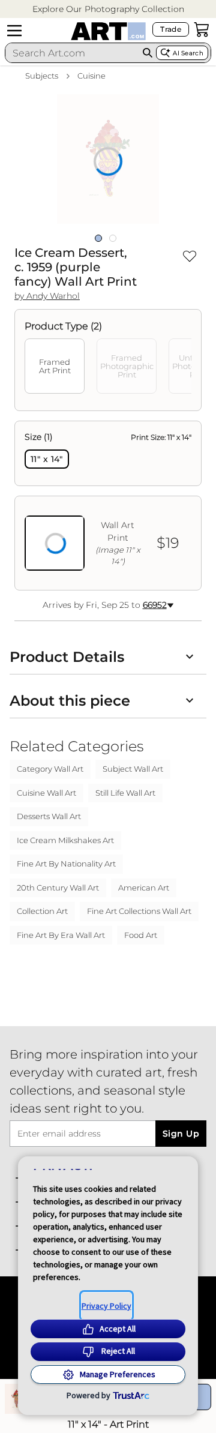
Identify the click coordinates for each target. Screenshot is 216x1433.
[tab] (55, 366)
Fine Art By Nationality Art (66, 863)
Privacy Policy (106, 1305)
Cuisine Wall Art (46, 793)
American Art (143, 887)
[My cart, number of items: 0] (201, 29)
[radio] (47, 459)
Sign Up (181, 1133)
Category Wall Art (50, 769)
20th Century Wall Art (58, 887)
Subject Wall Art (133, 769)
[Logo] (108, 31)
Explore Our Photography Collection (108, 9)
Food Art (140, 935)
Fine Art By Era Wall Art (61, 935)
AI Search (188, 53)
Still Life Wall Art (125, 793)
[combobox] (72, 52)
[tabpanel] (108, 505)
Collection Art (42, 911)
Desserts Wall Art (49, 816)
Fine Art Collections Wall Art (139, 911)
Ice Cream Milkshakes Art (65, 840)
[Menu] (14, 30)
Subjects (41, 75)
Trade (170, 29)
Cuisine (91, 75)
